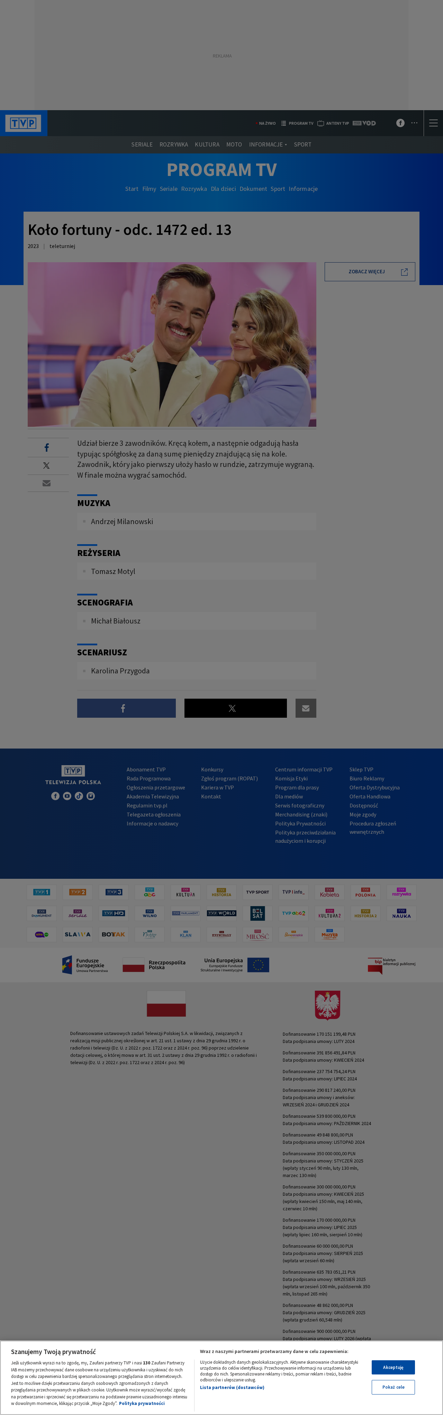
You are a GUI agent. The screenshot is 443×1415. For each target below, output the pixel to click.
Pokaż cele (393, 1387)
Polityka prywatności (142, 1403)
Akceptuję (393, 1367)
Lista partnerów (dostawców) (232, 1387)
